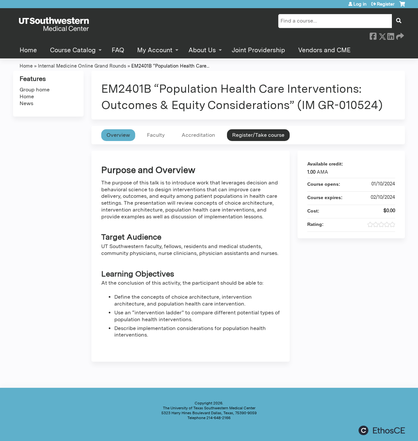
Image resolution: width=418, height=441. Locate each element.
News (26, 103)
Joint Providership (258, 50)
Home (28, 50)
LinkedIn (390, 35)
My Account (154, 50)
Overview (118, 135)
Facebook (373, 35)
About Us (202, 50)
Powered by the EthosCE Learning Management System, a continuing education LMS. (382, 430)
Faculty (156, 135)
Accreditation (198, 135)
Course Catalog (73, 50)
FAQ (118, 50)
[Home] (54, 24)
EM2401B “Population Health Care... (170, 66)
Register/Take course (258, 135)
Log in (359, 4)
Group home (35, 90)
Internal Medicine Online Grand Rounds (82, 66)
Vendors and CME (324, 50)
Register (385, 4)
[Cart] (402, 6)
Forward (399, 35)
